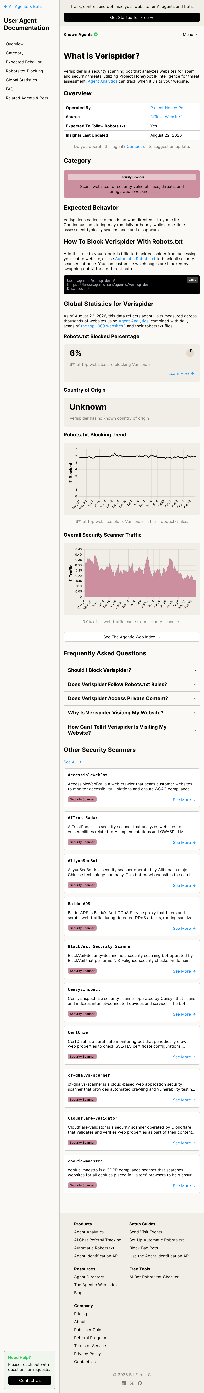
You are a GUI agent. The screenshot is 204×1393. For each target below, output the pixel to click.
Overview (15, 43)
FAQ (9, 88)
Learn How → (181, 373)
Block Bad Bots (143, 1247)
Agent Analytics (102, 81)
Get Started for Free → (131, 17)
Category (15, 52)
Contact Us (30, 1380)
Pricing (80, 1313)
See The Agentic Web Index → (131, 636)
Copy (192, 280)
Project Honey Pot (167, 107)
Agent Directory (89, 1276)
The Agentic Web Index (96, 1284)
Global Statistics (21, 79)
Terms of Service (90, 1345)
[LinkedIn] (124, 1383)
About (80, 1321)
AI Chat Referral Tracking (97, 1239)
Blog (78, 1292)
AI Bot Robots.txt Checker (154, 1276)
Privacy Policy (87, 1353)
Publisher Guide (88, 1329)
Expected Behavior (24, 61)
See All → (73, 761)
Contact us (137, 146)
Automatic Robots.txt (135, 258)
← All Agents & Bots (23, 6)
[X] (132, 1383)
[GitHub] (140, 1383)
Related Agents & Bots (27, 97)
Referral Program (90, 1337)
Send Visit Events (145, 1231)
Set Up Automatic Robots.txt (156, 1239)
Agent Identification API (96, 1255)
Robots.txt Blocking (24, 70)
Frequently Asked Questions (105, 653)
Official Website (165, 116)
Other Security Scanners (100, 749)
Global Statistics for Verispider (108, 303)
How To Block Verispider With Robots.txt (123, 241)
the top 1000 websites (102, 325)
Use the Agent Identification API (159, 1255)
